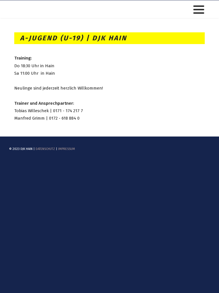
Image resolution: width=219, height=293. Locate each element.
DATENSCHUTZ (45, 149)
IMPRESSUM (66, 149)
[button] (198, 9)
